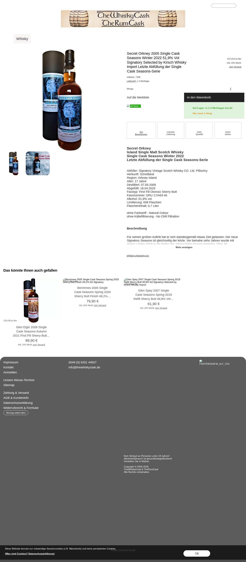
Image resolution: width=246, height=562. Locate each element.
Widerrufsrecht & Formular (21, 408)
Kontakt (8, 367)
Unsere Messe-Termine (18, 380)
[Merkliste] (202, 6)
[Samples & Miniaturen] (141, 38)
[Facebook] (67, 379)
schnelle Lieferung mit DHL (58, 6)
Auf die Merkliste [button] (138, 97)
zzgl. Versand (39, 345)
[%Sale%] (222, 38)
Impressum (10, 362)
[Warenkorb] (208, 6)
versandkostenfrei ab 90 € (20, 6)
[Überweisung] (82, 393)
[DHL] (69, 393)
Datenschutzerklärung (18, 403)
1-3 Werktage (138, 81)
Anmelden (10, 372)
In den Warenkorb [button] (199, 97)
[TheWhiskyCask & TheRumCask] (123, 11)
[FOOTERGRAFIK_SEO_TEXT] (214, 361)
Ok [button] (197, 553)
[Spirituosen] (55, 38)
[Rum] (37, 38)
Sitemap (8, 385)
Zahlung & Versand (16, 392)
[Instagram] (76, 379)
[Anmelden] (196, 6)
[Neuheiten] (110, 38)
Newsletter (85, 6)
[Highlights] (172, 38)
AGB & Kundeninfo (16, 397)
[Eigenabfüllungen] (83, 38)
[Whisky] (22, 38)
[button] (240, 6)
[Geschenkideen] (198, 38)
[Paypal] (95, 393)
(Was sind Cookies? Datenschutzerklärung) (30, 553)
